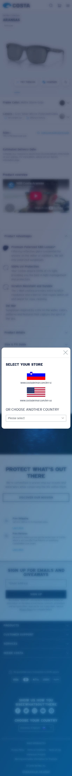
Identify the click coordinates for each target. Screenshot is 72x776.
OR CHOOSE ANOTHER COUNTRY (32, 409)
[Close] (65, 352)
